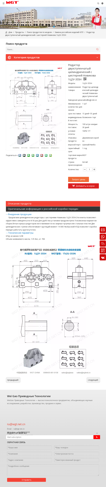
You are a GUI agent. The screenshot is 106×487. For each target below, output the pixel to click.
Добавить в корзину (85, 186)
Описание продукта (19, 203)
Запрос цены (78, 179)
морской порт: (74, 144)
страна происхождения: (75, 163)
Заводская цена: (75, 100)
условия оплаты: (71, 132)
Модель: (71, 83)
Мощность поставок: (73, 126)
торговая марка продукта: (75, 156)
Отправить (26, 480)
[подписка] (96, 437)
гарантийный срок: (74, 150)
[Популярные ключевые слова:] (97, 49)
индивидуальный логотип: (75, 119)
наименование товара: (74, 88)
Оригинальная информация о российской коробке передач (43, 208)
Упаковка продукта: (72, 139)
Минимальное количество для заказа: (75, 106)
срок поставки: (74, 113)
